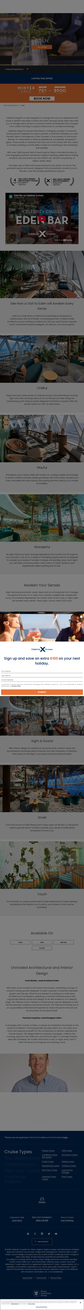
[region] (42, 1304)
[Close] (80, 1302)
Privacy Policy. (16, 686)
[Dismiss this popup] (81, 617)
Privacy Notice (14, 1303)
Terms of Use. (31, 1303)
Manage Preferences (41, 1307)
